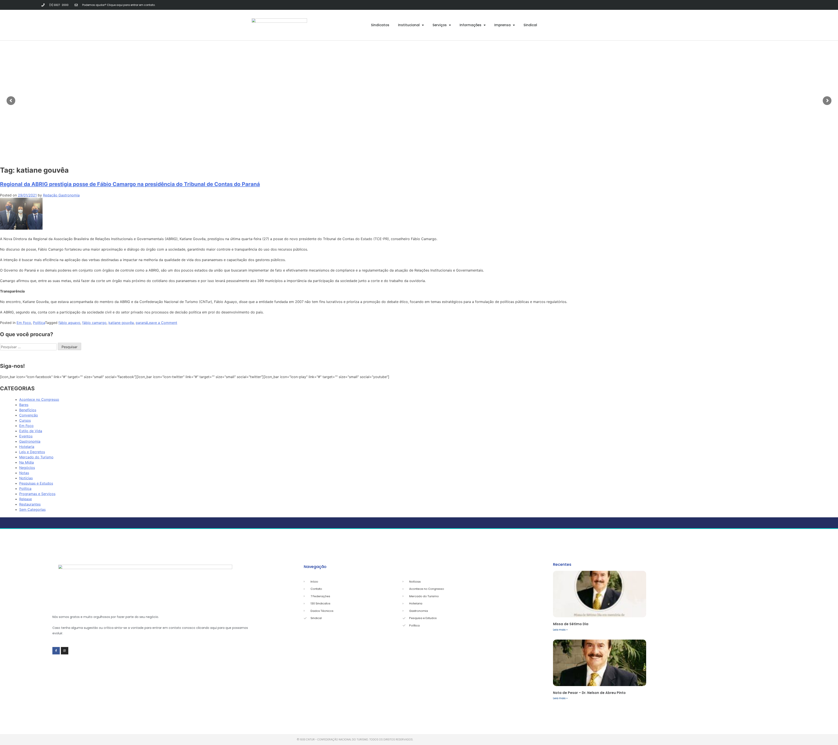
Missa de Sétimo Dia (570, 624)
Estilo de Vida (30, 431)
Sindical (530, 25)
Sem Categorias (32, 509)
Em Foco (24, 322)
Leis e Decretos (32, 452)
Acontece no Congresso (39, 399)
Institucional (409, 25)
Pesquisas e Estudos (36, 483)
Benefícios (27, 410)
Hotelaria (26, 446)
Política (39, 322)
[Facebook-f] (56, 650)
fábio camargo (94, 322)
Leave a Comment (162, 322)
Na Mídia (26, 462)
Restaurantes (30, 504)
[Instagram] (64, 650)
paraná (141, 322)
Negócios (27, 467)
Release (25, 499)
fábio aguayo (69, 322)
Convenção (28, 415)
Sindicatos (380, 25)
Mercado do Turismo (36, 457)
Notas (24, 473)
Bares (23, 405)
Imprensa (502, 25)
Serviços (440, 25)
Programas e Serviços (37, 494)
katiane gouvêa (121, 322)
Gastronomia (29, 441)
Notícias (26, 478)
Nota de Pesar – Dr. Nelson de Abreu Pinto (589, 692)
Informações (470, 25)
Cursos (25, 420)
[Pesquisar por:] (29, 347)
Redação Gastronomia (61, 195)
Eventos (26, 436)
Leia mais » (560, 629)
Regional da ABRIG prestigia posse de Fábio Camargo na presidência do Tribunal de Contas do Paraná (130, 184)
